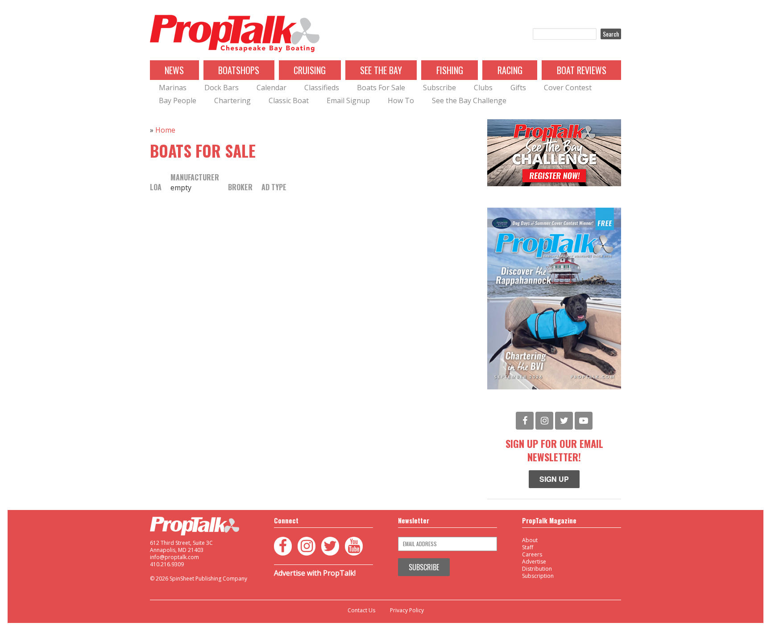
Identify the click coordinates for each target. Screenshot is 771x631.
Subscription (538, 576)
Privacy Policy (407, 610)
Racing (509, 70)
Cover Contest (568, 87)
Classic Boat (289, 100)
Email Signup (348, 100)
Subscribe (439, 87)
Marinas (173, 87)
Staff (527, 547)
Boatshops (238, 70)
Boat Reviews (581, 70)
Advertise (534, 561)
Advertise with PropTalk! (315, 573)
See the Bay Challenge (469, 100)
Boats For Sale (381, 87)
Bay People (177, 100)
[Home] (234, 34)
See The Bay (381, 70)
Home (165, 130)
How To (401, 100)
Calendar (271, 87)
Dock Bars (221, 87)
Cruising (310, 70)
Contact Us (361, 610)
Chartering (232, 100)
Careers (532, 554)
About (530, 540)
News (174, 70)
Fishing (449, 70)
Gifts (518, 87)
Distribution (537, 568)
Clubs (483, 87)
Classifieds (321, 87)
